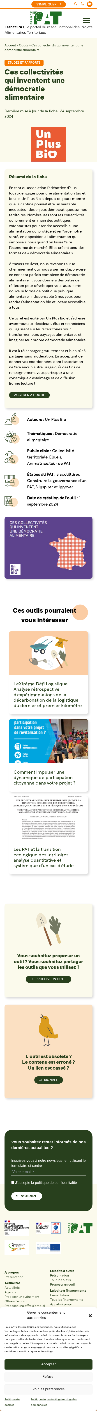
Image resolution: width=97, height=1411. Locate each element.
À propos (12, 1272)
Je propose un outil (48, 979)
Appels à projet (61, 1304)
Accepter (48, 1364)
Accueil (10, 45)
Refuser (48, 1377)
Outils (23, 45)
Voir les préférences (48, 1389)
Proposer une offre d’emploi (25, 1306)
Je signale (48, 1080)
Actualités (12, 1283)
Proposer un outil (62, 1284)
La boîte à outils (62, 1271)
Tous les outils (60, 1280)
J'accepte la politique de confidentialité (45, 1183)
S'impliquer (46, 4)
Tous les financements (66, 1300)
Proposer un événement (22, 1297)
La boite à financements (68, 1291)
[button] (90, 1315)
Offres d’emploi (16, 1301)
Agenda (10, 1292)
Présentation (14, 1277)
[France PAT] (46, 17)
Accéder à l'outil (29, 395)
